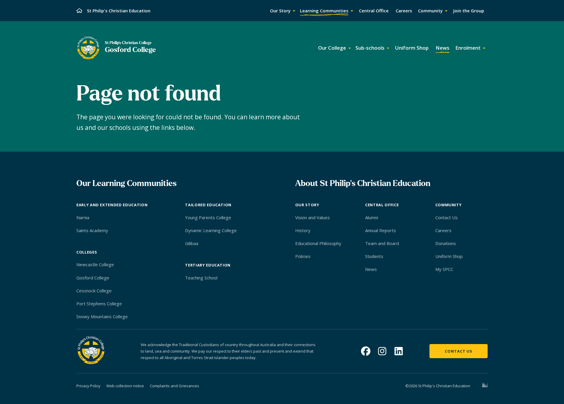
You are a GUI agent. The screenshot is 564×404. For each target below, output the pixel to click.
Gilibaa (191, 243)
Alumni (371, 217)
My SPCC (444, 269)
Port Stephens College (99, 303)
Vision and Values (312, 217)
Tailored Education (208, 204)
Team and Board (382, 243)
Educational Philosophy (318, 243)
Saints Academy (92, 230)
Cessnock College (94, 291)
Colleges (86, 252)
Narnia (82, 217)
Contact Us (446, 217)
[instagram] (382, 351)
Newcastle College (95, 264)
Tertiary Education (208, 265)
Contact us (458, 351)
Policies (302, 256)
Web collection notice (125, 385)
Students (374, 256)
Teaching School (201, 278)
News (371, 269)
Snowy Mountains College (102, 316)
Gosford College (92, 278)
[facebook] (365, 351)
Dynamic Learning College (211, 230)
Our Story (307, 204)
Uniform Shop (449, 256)
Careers (443, 230)
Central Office (382, 204)
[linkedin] (398, 351)
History (302, 230)
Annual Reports (380, 230)
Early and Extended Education (111, 204)
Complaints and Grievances (174, 385)
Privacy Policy (88, 385)
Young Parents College (208, 217)
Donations (445, 243)
